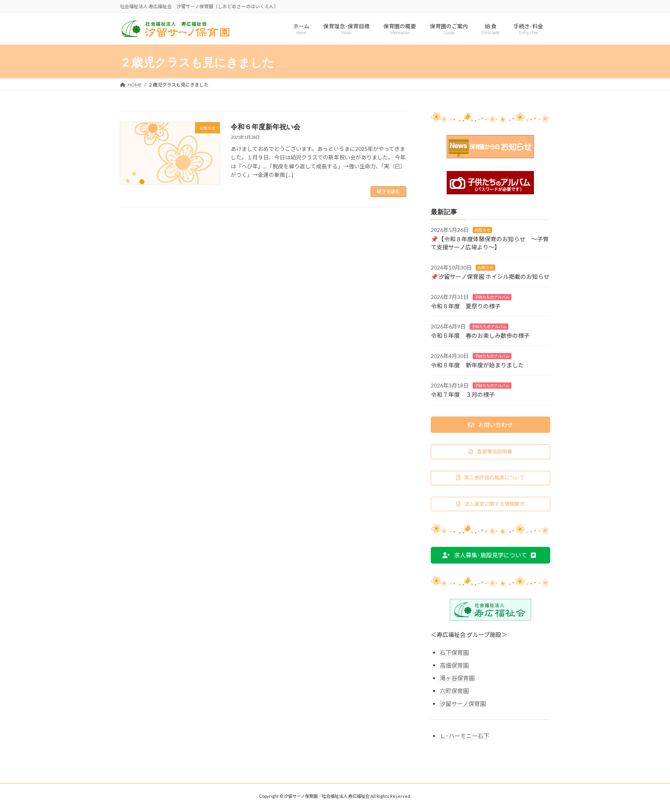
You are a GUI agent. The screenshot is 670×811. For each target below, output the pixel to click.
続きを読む (388, 191)
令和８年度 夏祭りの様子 (466, 305)
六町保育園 (454, 690)
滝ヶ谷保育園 (457, 677)
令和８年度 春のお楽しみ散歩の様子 (480, 335)
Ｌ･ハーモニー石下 (464, 735)
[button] (490, 424)
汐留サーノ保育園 (463, 703)
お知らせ (482, 229)
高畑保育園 (454, 664)
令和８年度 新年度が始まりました (477, 364)
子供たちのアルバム (492, 296)
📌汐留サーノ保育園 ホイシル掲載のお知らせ (490, 276)
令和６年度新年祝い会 (265, 126)
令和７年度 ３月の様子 (463, 394)
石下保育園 (454, 651)
